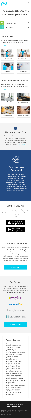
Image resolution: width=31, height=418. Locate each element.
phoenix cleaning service (13, 387)
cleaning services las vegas (14, 354)
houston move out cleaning (14, 361)
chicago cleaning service (13, 363)
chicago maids (10, 351)
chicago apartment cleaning (14, 378)
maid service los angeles (13, 347)
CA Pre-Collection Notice (19, 410)
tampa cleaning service (13, 389)
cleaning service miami (13, 358)
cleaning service (11, 370)
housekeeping (10, 394)
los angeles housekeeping (13, 377)
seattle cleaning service (13, 368)
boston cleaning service (13, 366)
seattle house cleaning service (15, 384)
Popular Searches (13, 340)
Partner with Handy (15, 324)
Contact (3, 410)
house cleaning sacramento (14, 392)
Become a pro (15, 267)
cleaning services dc (12, 344)
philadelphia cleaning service (14, 372)
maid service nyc (11, 349)
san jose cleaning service (13, 375)
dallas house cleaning (12, 391)
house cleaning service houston (15, 352)
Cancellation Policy (17, 413)
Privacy (9, 410)
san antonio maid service (13, 346)
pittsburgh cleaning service (14, 373)
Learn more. (21, 144)
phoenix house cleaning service (15, 385)
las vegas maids (10, 382)
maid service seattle (12, 356)
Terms (9, 413)
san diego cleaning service (14, 365)
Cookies (3, 413)
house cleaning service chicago (15, 380)
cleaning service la (11, 359)
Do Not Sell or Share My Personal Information (13, 411)
